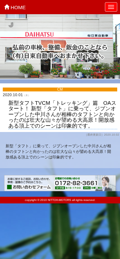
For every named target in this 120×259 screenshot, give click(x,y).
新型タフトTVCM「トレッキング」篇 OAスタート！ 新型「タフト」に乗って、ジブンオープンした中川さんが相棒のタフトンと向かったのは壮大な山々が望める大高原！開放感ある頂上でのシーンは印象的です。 (62, 114)
